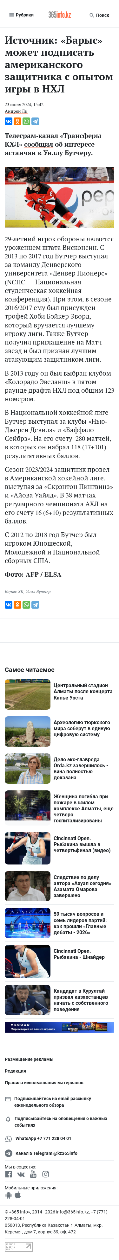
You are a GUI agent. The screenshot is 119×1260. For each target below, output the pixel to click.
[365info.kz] (60, 15)
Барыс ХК (14, 591)
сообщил (38, 144)
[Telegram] (35, 121)
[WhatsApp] (26, 121)
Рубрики (24, 14)
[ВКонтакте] (8, 121)
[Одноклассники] (17, 121)
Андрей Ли (16, 111)
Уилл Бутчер (38, 591)
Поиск (102, 15)
